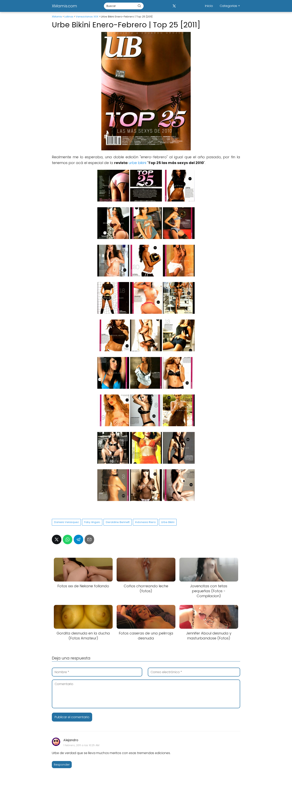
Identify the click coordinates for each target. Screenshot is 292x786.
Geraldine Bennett (118, 522)
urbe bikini (137, 162)
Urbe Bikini (167, 522)
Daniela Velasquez (66, 522)
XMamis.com (64, 6)
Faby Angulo (92, 522)
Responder (62, 765)
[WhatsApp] (67, 539)
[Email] (89, 539)
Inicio (209, 6)
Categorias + (230, 6)
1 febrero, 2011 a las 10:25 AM (81, 745)
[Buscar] (139, 6)
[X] (174, 6)
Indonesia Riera (145, 522)
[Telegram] (78, 539)
